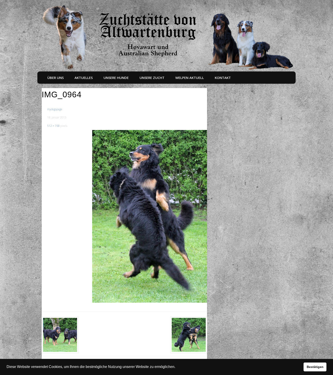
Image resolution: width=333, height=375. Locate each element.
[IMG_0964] (149, 216)
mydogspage (54, 109)
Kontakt (223, 77)
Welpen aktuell (189, 77)
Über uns (55, 77)
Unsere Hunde (116, 77)
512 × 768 (53, 126)
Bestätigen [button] (315, 367)
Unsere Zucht (152, 77)
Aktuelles (84, 77)
